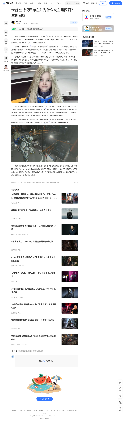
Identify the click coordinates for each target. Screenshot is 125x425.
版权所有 (47, 419)
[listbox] (44, 266)
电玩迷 (13, 344)
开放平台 (41, 410)
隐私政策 (35, 410)
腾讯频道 (71, 410)
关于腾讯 (14, 410)
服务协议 (29, 410)
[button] (108, 17)
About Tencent (21, 410)
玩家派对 (14, 203)
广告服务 (47, 410)
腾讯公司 (42, 419)
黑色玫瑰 (14, 218)
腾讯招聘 (53, 410)
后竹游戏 (14, 313)
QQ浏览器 (65, 410)
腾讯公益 (59, 410)
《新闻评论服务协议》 (38, 351)
